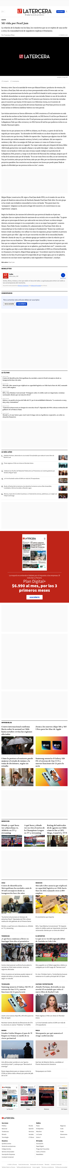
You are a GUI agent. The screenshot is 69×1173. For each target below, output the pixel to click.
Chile (3, 883)
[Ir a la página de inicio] (34, 11)
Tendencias (5, 936)
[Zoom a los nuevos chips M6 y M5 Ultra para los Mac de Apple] (52, 745)
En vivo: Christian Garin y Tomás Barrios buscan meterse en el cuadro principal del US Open (51, 975)
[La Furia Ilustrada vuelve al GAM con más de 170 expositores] (63, 480)
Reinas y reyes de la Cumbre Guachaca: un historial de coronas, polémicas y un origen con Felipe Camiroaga (30, 495)
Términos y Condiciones (23, 285)
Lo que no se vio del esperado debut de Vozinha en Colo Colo (50, 940)
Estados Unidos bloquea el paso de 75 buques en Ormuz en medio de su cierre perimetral (16, 1035)
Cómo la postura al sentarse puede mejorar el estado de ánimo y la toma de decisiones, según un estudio (17, 762)
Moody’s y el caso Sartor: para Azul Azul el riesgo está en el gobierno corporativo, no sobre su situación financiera (34, 416)
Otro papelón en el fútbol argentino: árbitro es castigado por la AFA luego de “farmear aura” (51, 966)
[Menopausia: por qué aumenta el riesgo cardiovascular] (52, 1049)
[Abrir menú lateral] (3, 11)
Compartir (6, 81)
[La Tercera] (10, 1108)
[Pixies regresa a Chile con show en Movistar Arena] (63, 465)
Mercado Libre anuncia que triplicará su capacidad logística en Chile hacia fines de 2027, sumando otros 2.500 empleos (35, 386)
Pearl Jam (12, 262)
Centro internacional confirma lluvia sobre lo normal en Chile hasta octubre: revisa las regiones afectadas (16, 730)
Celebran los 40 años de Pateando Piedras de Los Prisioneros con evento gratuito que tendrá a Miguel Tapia (29, 472)
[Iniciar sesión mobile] (66, 11)
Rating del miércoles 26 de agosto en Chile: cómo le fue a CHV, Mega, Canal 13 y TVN (57, 829)
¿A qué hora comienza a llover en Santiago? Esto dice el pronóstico (15, 940)
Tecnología (5, 984)
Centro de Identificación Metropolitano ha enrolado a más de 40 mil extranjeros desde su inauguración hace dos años (32, 379)
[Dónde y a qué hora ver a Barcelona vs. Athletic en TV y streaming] (11, 841)
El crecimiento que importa (45, 917)
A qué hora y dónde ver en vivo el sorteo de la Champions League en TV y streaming (34, 829)
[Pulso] (28, 1106)
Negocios (39, 883)
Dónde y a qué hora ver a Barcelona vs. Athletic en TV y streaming (10, 829)
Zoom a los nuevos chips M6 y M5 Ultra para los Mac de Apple (51, 728)
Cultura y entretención (44, 984)
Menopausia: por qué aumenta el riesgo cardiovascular (49, 1034)
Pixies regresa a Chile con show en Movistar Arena (18, 463)
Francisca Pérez (9, 35)
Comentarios (15, 81)
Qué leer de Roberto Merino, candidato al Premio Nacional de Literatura (49, 1063)
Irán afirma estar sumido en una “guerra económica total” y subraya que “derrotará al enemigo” (16, 1064)
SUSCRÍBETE (35, 597)
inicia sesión (9, 304)
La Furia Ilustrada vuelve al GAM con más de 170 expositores (22, 478)
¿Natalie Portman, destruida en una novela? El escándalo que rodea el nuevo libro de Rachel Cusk (29, 456)
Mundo (3, 1030)
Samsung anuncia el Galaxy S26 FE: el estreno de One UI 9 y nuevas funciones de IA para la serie (50, 762)
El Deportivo (40, 936)
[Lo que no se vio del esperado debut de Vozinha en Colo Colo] (52, 952)
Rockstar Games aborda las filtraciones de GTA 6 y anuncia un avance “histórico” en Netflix (17, 1024)
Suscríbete (22, 304)
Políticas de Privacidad (36, 285)
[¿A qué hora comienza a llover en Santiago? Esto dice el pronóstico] (17, 952)
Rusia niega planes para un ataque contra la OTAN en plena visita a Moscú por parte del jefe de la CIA (17, 1073)
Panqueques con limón (43, 1071)
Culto (3, 20)
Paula (38, 1030)
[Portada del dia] (34, 570)
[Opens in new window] (46, 1106)
